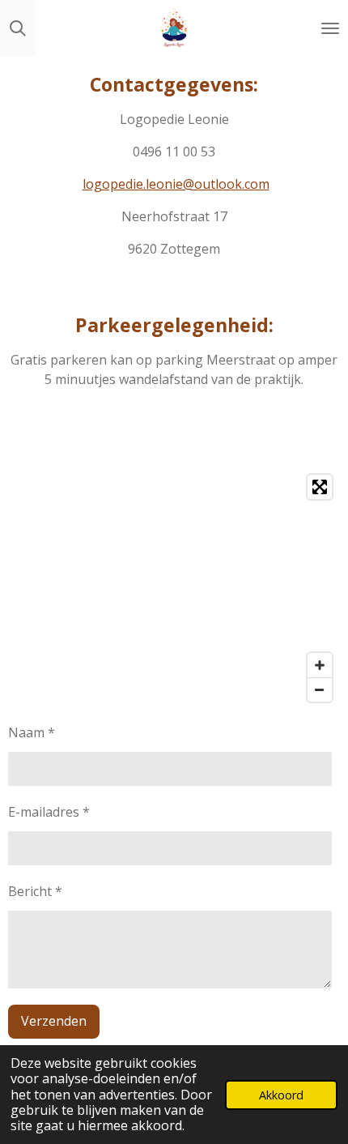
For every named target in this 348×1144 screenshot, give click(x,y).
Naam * (31, 732)
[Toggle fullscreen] (320, 487)
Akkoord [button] (281, 1095)
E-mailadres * (49, 812)
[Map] (174, 588)
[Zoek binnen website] (18, 28)
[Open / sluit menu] (330, 28)
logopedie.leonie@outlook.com (176, 184)
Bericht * (35, 891)
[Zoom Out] (320, 689)
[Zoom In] (320, 665)
